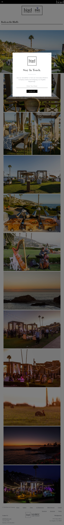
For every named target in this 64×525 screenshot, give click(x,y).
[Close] (49, 54)
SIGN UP (32, 91)
